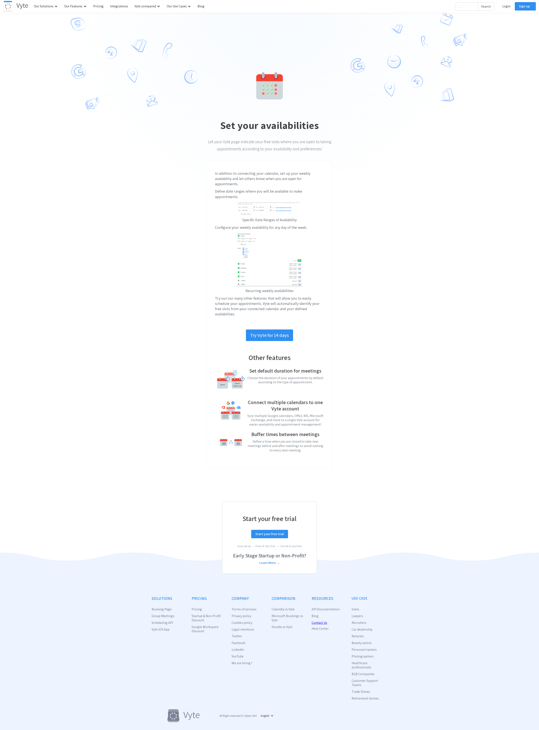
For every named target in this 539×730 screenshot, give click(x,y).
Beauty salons (362, 643)
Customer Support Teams (365, 683)
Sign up (524, 6)
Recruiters (359, 623)
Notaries (358, 636)
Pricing (98, 6)
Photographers (363, 656)
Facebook (238, 643)
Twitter (237, 636)
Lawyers (357, 616)
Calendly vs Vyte (283, 609)
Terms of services (244, 609)
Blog (200, 6)
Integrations (119, 6)
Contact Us (319, 622)
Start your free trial (269, 534)
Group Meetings (163, 616)
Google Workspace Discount (205, 629)
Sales (355, 609)
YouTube (238, 656)
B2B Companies (363, 674)
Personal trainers (364, 650)
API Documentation (326, 609)
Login (506, 6)
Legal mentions (243, 629)
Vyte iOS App (160, 629)
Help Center (320, 629)
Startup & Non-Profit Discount (206, 618)
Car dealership (362, 629)
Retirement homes (365, 698)
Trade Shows (361, 692)
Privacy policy (241, 616)
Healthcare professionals (361, 665)
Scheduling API (162, 623)
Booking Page (162, 609)
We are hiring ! (242, 663)
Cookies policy (242, 623)
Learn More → (269, 563)
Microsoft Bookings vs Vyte (287, 618)
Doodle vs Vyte (282, 627)
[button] (47, 6)
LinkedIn (238, 650)
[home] (15, 6)
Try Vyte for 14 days (269, 335)
